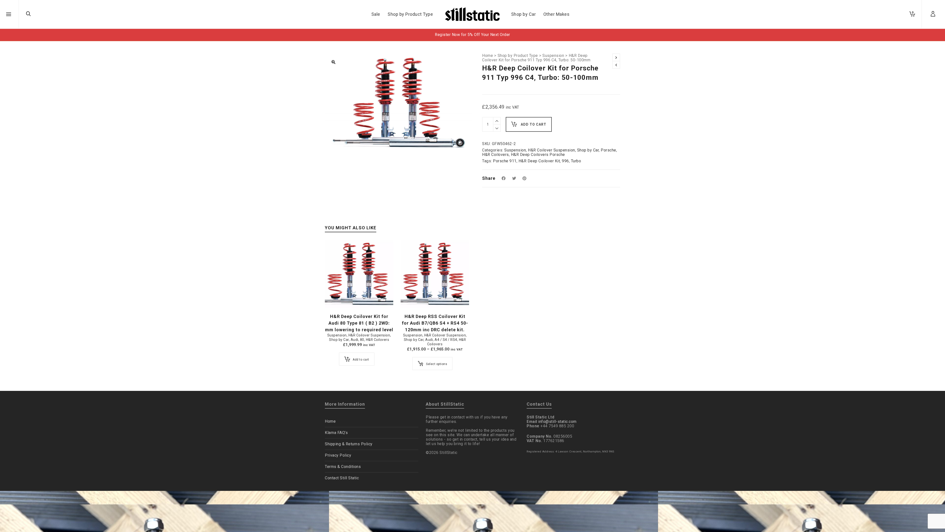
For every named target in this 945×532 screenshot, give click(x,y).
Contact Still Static (342, 478)
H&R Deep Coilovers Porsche (538, 154)
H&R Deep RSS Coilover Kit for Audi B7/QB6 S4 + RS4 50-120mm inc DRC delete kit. (435, 323)
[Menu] (8, 15)
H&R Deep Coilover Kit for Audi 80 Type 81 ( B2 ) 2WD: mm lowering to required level (359, 323)
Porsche (608, 150)
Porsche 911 (505, 161)
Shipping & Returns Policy (349, 444)
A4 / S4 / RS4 (446, 340)
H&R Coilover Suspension (551, 150)
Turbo (576, 161)
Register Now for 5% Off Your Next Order (472, 34)
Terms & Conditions (343, 466)
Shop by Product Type (518, 55)
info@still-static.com (557, 421)
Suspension (553, 55)
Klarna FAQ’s (336, 432)
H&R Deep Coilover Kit (539, 161)
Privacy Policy (338, 455)
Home (487, 55)
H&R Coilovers (495, 154)
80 (362, 340)
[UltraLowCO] (333, 62)
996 (565, 161)
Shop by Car (588, 150)
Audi (354, 340)
